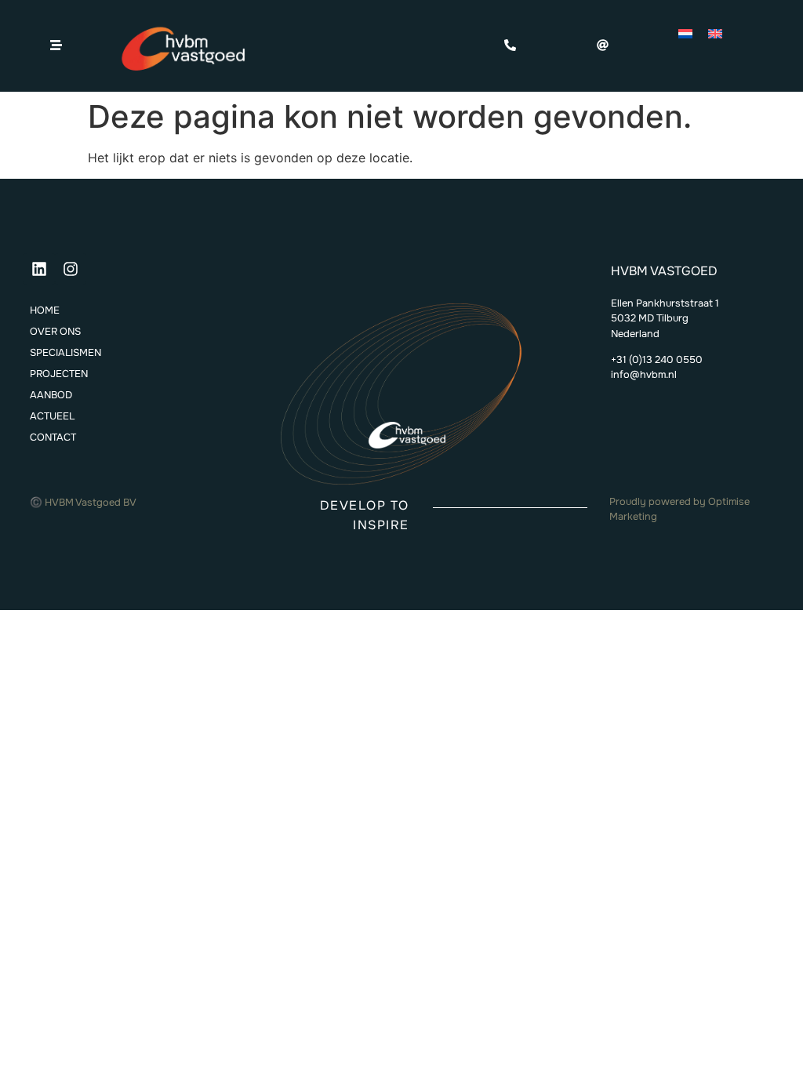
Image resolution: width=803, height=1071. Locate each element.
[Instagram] (70, 269)
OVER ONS (55, 331)
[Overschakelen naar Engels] (715, 32)
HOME (45, 310)
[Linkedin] (39, 269)
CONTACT (53, 437)
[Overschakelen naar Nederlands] (685, 32)
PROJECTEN (59, 374)
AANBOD (51, 395)
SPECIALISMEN (65, 353)
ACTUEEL (52, 416)
